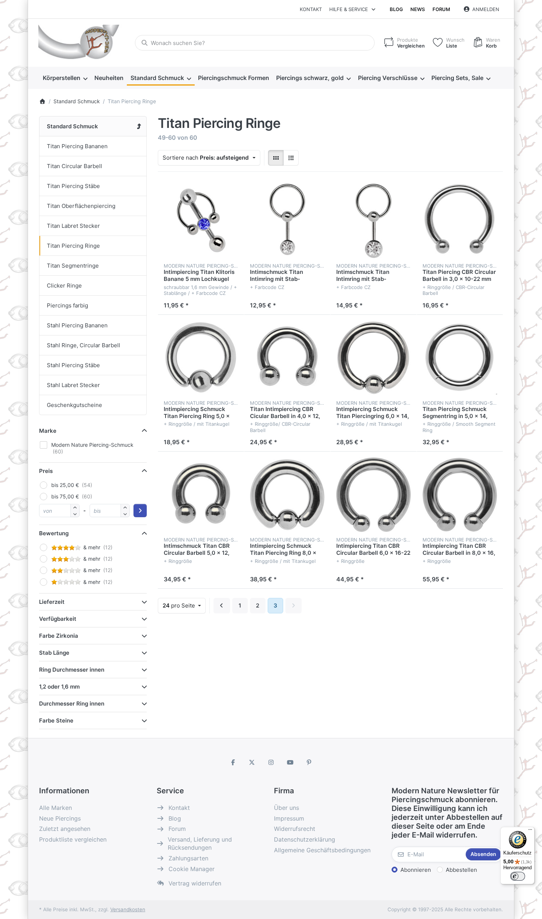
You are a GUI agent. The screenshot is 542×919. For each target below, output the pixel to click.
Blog (396, 9)
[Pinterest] (309, 762)
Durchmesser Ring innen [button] (71, 703)
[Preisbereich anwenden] (140, 510)
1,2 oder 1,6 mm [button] (59, 686)
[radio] (276, 158)
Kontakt (311, 9)
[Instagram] (271, 762)
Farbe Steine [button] (56, 720)
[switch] (517, 876)
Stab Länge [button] (54, 652)
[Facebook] (233, 762)
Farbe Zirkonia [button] (58, 635)
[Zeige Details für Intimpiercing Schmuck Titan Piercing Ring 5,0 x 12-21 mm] (201, 358)
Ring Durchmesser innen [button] (71, 669)
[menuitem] (65, 78)
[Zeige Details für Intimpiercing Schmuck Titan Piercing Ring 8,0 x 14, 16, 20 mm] (287, 494)
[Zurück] (221, 605)
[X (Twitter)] (252, 762)
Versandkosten (127, 909)
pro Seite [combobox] (184, 605)
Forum (441, 9)
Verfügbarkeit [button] (57, 618)
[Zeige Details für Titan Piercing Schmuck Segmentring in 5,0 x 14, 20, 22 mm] (460, 358)
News (417, 9)
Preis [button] (46, 470)
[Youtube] (290, 762)
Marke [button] (47, 430)
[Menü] (530, 831)
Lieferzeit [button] (52, 601)
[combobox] (255, 43)
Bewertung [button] (54, 533)
